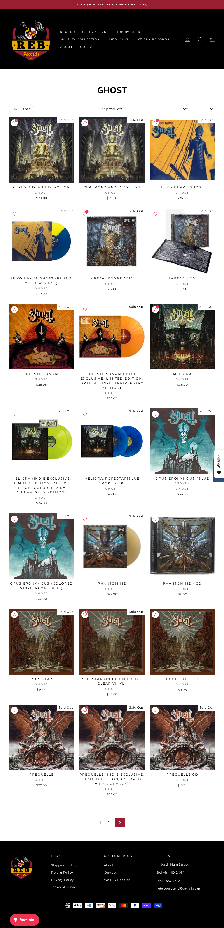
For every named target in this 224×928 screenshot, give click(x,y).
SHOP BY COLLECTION (80, 39)
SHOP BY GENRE (128, 32)
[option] (112, 4)
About (109, 865)
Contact (110, 872)
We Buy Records (117, 880)
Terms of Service (64, 887)
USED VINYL (118, 39)
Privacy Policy (62, 880)
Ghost (41, 192)
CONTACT (88, 46)
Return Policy (62, 872)
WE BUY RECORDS (153, 39)
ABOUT (66, 46)
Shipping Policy (63, 865)
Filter (25, 109)
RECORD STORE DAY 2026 (83, 32)
